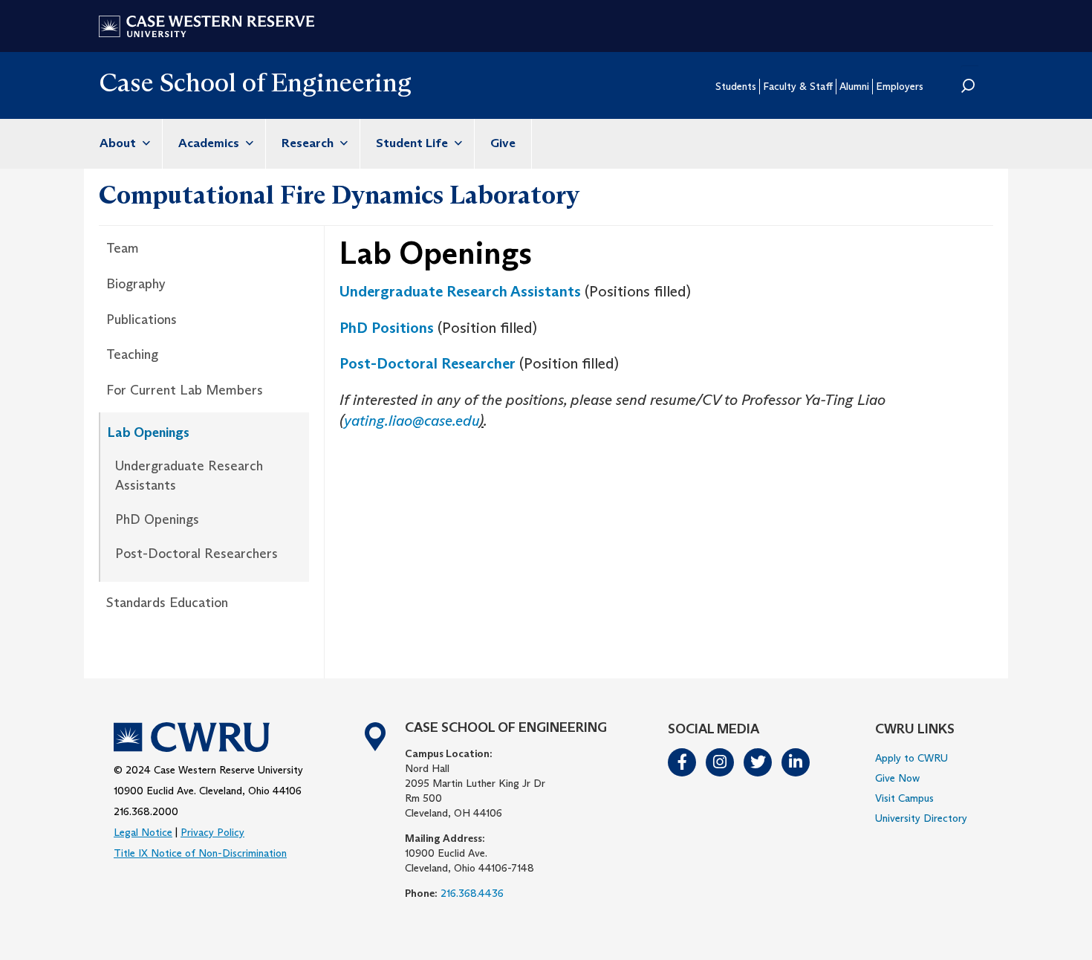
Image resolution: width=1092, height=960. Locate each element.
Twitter (758, 762)
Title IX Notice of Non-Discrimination (200, 853)
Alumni (854, 86)
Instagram (720, 762)
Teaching (132, 354)
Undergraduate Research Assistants (189, 475)
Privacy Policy (212, 832)
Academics (210, 143)
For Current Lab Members (184, 390)
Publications (141, 319)
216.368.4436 (472, 893)
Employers (899, 86)
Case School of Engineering (255, 82)
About (119, 143)
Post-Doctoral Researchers (196, 553)
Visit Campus (904, 798)
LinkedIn (796, 762)
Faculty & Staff (798, 86)
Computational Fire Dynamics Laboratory (339, 194)
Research (309, 143)
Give (503, 143)
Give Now (897, 778)
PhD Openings (157, 519)
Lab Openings (148, 432)
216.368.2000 (146, 811)
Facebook (683, 762)
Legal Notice (143, 832)
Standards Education (167, 602)
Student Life (413, 143)
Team (122, 248)
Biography (136, 284)
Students (735, 86)
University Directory (921, 818)
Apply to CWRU (911, 758)
